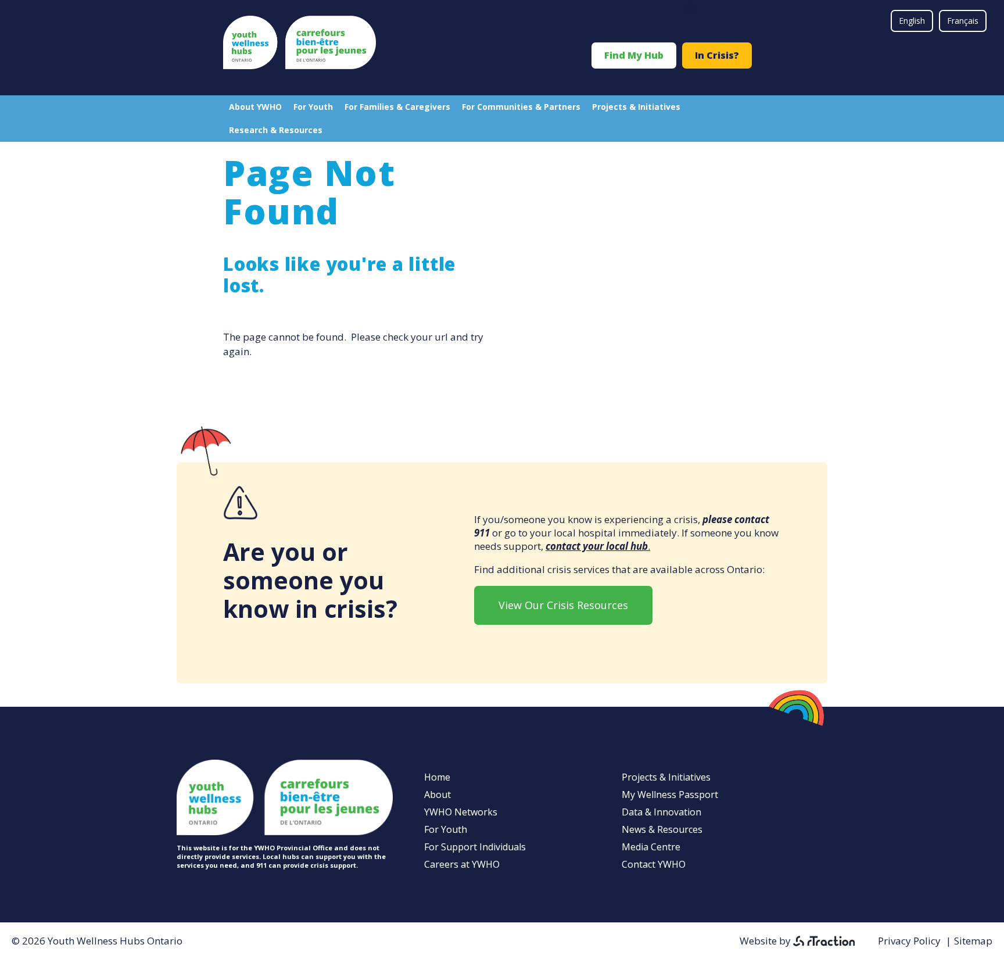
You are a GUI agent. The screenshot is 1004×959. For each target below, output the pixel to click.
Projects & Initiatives (636, 106)
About (437, 794)
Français (962, 20)
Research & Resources (275, 129)
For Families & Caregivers (397, 106)
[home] (299, 65)
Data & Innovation (661, 812)
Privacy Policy (909, 940)
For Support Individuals (475, 846)
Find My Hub (634, 55)
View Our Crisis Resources (563, 605)
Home (437, 777)
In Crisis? (717, 55)
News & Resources (662, 829)
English (912, 20)
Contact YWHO (654, 864)
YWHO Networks (460, 812)
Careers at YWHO (462, 864)
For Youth (313, 106)
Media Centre (651, 846)
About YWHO (255, 106)
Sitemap (973, 940)
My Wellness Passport (670, 794)
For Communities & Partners (521, 106)
